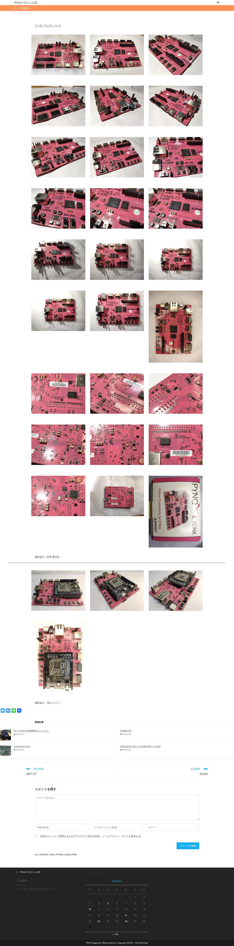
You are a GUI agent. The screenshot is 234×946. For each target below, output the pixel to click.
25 (99, 921)
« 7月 (115, 934)
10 (90, 909)
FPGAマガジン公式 (26, 2)
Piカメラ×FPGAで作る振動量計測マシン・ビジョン (31, 731)
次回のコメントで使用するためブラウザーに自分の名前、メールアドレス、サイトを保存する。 (91, 836)
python (59, 854)
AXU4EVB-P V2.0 (126, 731)
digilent (44, 854)
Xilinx (67, 854)
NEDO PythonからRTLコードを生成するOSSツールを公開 (140, 746)
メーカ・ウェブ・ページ (48, 25)
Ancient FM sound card (22, 746)
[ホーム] (15, 8)
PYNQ (51, 854)
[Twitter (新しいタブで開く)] (218, 2)
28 (126, 921)
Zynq (74, 854)
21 (126, 915)
